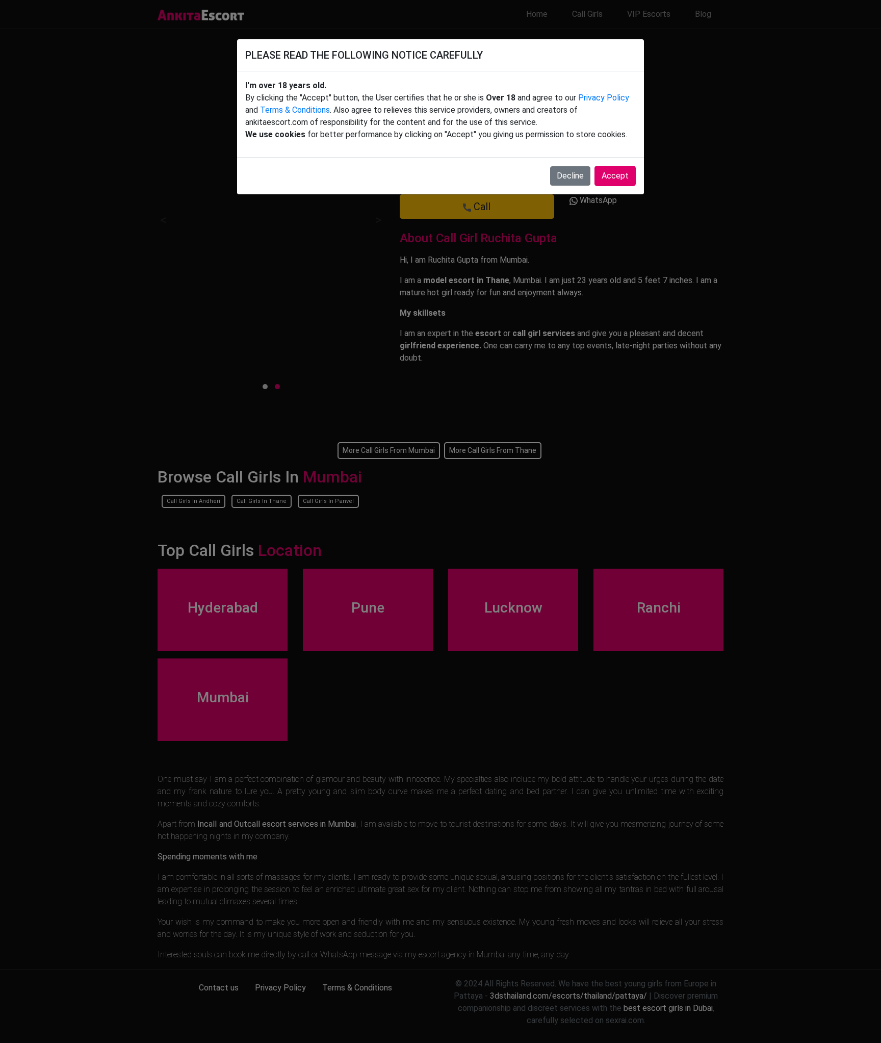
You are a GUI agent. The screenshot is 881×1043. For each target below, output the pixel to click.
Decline (570, 176)
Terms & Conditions (295, 110)
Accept (615, 176)
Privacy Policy (603, 98)
